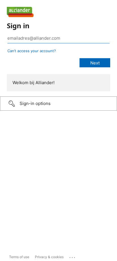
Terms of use (19, 257)
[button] (58, 103)
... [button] (72, 256)
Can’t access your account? (31, 50)
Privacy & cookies (49, 257)
